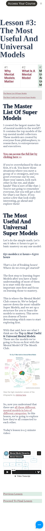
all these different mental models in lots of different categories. (19, 410)
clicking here (21, 395)
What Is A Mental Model (29, 74)
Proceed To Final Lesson (17, 501)
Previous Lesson (12, 494)
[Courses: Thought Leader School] (2, 3)
